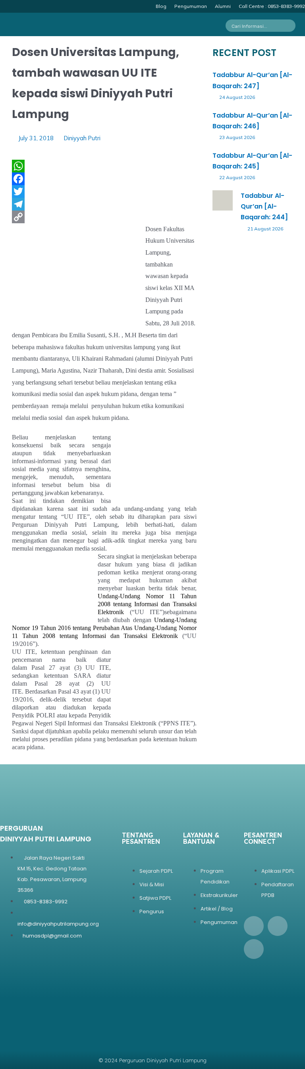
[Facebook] (104, 178)
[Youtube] (254, 949)
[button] (129, 25)
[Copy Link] (104, 217)
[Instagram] (278, 926)
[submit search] (291, 25)
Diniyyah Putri (82, 138)
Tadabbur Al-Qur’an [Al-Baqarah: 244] (264, 206)
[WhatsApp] (104, 166)
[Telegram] (104, 204)
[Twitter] (104, 191)
